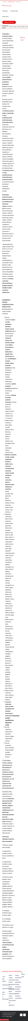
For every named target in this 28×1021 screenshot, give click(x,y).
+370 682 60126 (10, 1)
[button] (23, 22)
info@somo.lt (18, 1)
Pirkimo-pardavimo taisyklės (18, 987)
